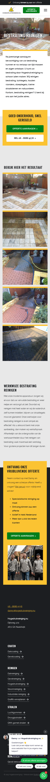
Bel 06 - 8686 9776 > (25, 138)
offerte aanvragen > (25, 128)
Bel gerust (20, 487)
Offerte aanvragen (31, 10)
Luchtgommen (15, 712)
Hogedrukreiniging (16, 684)
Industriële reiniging (17, 694)
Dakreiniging (13, 673)
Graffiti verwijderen (16, 699)
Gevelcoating (14, 656)
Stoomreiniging (15, 689)
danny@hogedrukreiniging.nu (21, 610)
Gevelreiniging (14, 679)
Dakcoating (13, 651)
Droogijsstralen (15, 717)
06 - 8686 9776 (15, 606)
